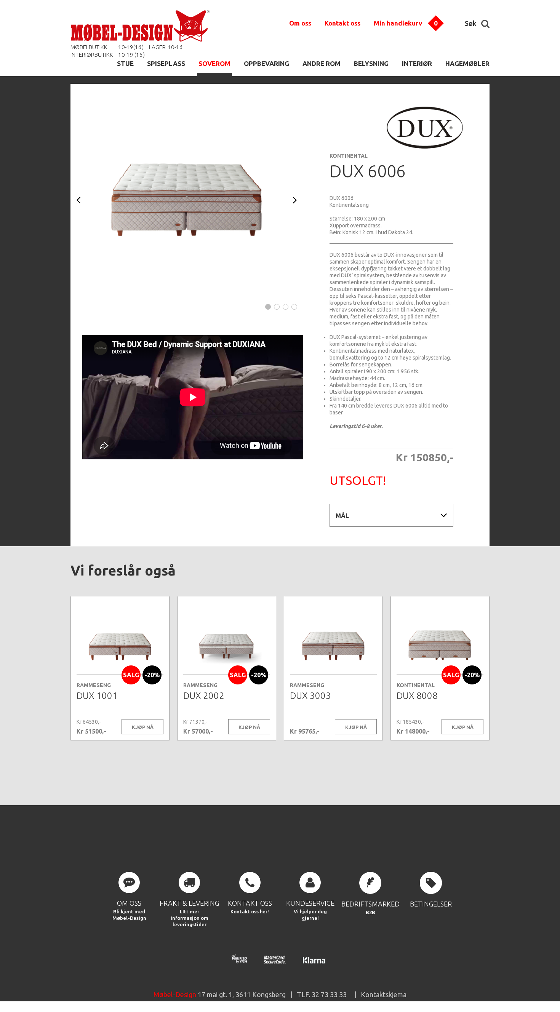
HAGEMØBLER (467, 63)
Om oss (300, 23)
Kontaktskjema (383, 994)
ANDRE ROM (321, 63)
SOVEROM (214, 63)
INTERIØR (417, 63)
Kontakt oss (342, 23)
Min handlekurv (398, 23)
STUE (125, 63)
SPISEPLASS (166, 63)
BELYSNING (371, 63)
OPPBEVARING (266, 63)
